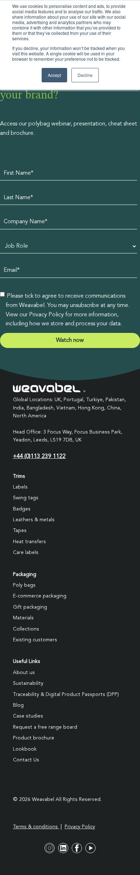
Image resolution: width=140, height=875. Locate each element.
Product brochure (33, 738)
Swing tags (25, 497)
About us (24, 672)
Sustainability (28, 683)
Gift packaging (30, 607)
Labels (20, 487)
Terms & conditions (36, 826)
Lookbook (25, 749)
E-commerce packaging (39, 596)
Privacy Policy (80, 826)
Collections (26, 629)
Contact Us (26, 759)
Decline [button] (85, 75)
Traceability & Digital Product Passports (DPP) (66, 694)
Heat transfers (29, 541)
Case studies (28, 716)
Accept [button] (54, 75)
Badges (22, 509)
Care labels (25, 552)
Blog (18, 705)
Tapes (20, 530)
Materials (23, 617)
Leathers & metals (34, 519)
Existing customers (35, 639)
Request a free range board (45, 727)
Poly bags (24, 585)
